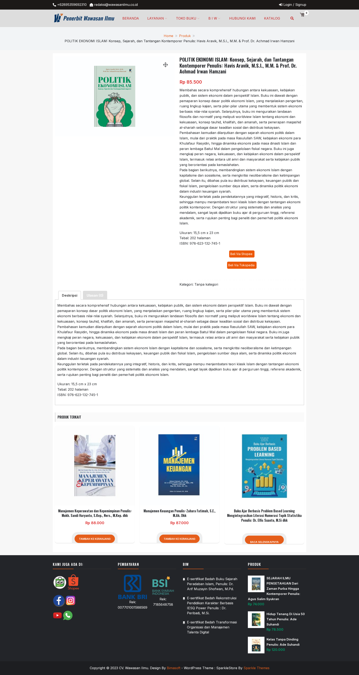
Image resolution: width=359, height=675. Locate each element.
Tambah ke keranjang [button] (95, 538)
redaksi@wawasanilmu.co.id (116, 4)
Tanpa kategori (206, 284)
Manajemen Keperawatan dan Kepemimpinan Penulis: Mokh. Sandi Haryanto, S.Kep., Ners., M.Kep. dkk (95, 513)
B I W (212, 18)
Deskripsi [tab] (69, 295)
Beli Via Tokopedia (241, 265)
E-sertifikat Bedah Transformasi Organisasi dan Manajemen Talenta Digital (212, 627)
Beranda (130, 18)
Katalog (272, 18)
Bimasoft (173, 668)
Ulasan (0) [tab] (95, 295)
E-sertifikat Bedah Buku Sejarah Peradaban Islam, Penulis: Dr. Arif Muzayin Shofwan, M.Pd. (212, 584)
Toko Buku (186, 18)
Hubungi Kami (242, 18)
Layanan (155, 18)
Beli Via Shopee (241, 254)
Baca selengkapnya (264, 542)
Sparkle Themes (256, 668)
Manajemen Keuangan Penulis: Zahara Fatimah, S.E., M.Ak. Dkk (179, 513)
